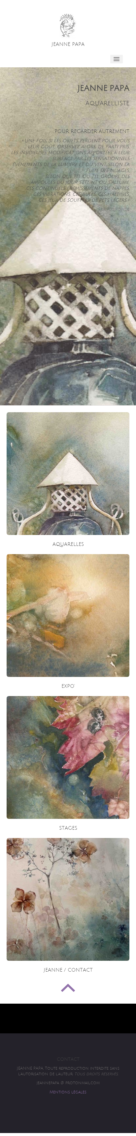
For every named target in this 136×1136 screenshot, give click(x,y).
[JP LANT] (68, 473)
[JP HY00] (68, 899)
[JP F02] (68, 757)
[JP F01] (68, 615)
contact (68, 1059)
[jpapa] (68, 26)
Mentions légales (68, 1092)
